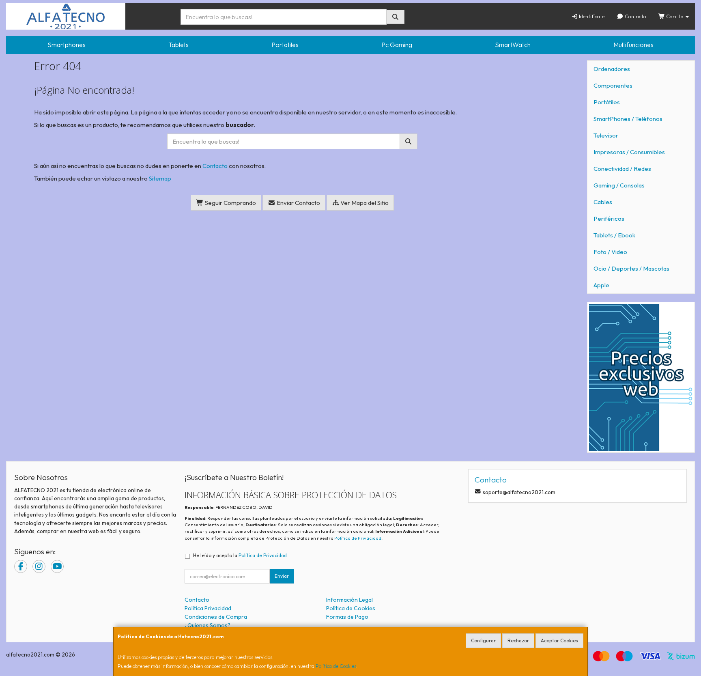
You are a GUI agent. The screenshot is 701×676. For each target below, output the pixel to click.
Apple (601, 285)
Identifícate (591, 16)
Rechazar (518, 640)
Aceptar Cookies (559, 640)
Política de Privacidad (357, 538)
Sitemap (160, 178)
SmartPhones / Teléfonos (627, 119)
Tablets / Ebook (614, 235)
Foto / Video (610, 252)
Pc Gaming (396, 45)
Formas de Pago (347, 616)
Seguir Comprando (230, 203)
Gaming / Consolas (619, 185)
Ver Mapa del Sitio (364, 203)
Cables (602, 202)
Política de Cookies (336, 666)
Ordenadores (611, 69)
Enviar (282, 576)
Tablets (178, 45)
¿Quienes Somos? (207, 625)
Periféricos (608, 218)
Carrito (675, 16)
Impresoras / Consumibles (629, 152)
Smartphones (66, 45)
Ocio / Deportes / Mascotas (631, 268)
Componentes (612, 85)
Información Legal (349, 599)
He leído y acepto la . (240, 555)
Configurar (483, 640)
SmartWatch (513, 45)
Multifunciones (633, 45)
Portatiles (285, 45)
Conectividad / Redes (622, 168)
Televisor (605, 135)
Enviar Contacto (297, 203)
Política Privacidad (208, 608)
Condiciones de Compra (216, 616)
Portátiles (606, 102)
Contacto (635, 16)
